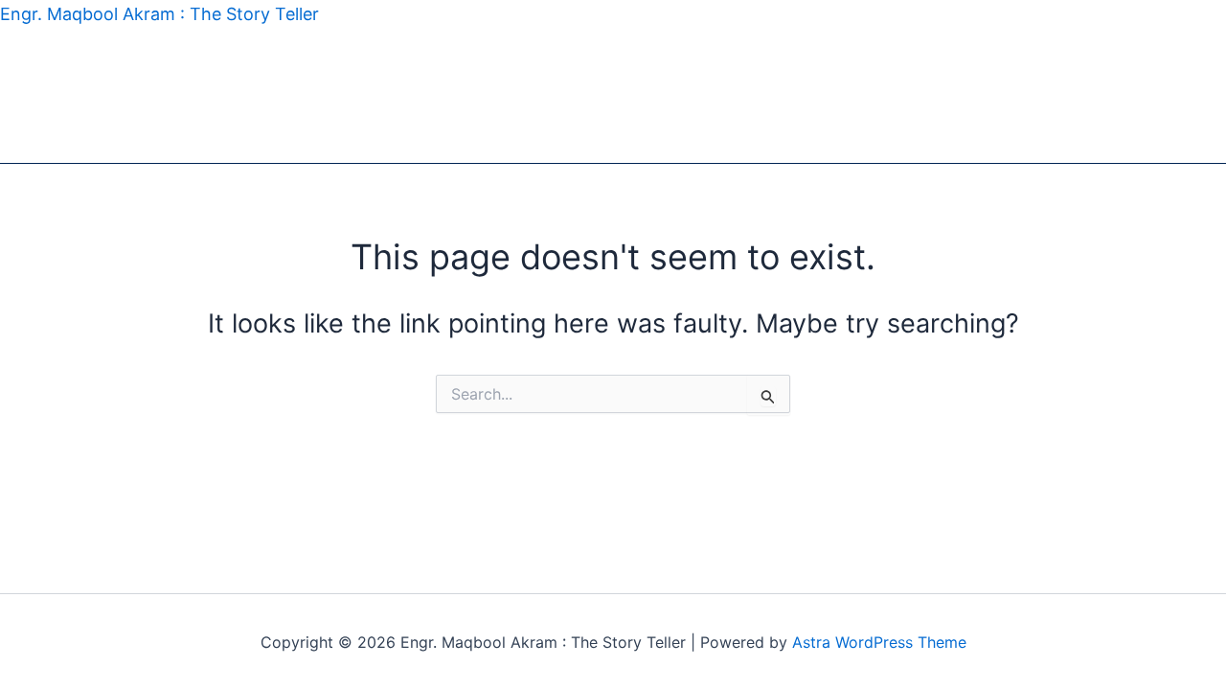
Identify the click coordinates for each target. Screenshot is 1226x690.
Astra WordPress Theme (879, 642)
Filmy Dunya (416, 96)
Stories (35, 96)
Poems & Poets (135, 96)
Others (295, 140)
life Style (511, 96)
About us (371, 140)
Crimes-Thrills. (613, 96)
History (235, 96)
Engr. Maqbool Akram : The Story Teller (159, 14)
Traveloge (316, 96)
